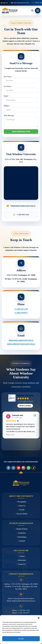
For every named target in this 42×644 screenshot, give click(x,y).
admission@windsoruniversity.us (21, 340)
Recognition (22, 502)
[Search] (32, 11)
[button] (39, 618)
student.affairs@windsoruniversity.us (21, 344)
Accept (21, 639)
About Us (21, 506)
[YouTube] (18, 468)
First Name (7, 76)
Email (6, 96)
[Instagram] (23, 468)
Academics (22, 533)
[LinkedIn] (13, 468)
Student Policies (22, 529)
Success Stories (21, 514)
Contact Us (22, 564)
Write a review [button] (25, 406)
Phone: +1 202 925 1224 (21, 610)
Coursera (22, 541)
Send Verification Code (21, 131)
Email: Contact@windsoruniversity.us (21, 598)
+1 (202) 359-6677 (21, 313)
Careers (22, 556)
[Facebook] (8, 468)
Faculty (22, 510)
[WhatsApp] (28, 468)
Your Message (9, 115)
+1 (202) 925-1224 (21, 309)
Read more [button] (10, 435)
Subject (6, 106)
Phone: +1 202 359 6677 (21, 613)
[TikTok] (34, 468)
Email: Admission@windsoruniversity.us (21, 601)
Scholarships (21, 537)
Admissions (22, 560)
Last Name (7, 86)
